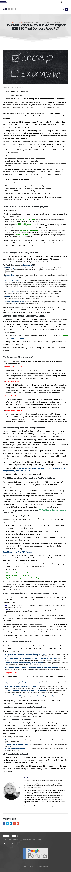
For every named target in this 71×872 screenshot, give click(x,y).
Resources (19, 22)
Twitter (7, 823)
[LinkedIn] (66, 2)
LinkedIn (11, 823)
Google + (14, 823)
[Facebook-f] (4, 843)
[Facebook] (61, 2)
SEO (12, 87)
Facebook (4, 823)
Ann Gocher (6, 87)
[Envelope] (12, 843)
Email (18, 823)
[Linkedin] (8, 843)
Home (12, 22)
